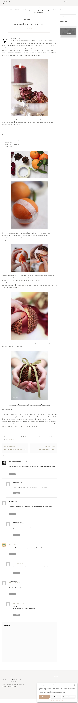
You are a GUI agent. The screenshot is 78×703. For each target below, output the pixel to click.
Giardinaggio (29, 19)
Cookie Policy (53, 700)
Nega (55, 696)
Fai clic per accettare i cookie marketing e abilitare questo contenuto (68, 31)
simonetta (15, 482)
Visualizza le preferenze (69, 696)
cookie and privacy (59, 700)
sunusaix (11, 543)
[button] (75, 685)
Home (55, 682)
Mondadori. (10, 439)
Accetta (44, 696)
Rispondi (12, 474)
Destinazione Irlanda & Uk (16, 461)
